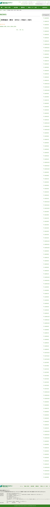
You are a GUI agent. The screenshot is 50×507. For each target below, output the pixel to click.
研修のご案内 (8, 7)
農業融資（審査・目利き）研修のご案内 (8, 26)
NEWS (4, 10)
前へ (17, 29)
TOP (1, 10)
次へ (23, 29)
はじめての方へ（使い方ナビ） (28, 3)
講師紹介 (23, 7)
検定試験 (16, 7)
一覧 (20, 29)
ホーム (21, 486)
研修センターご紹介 (32, 7)
